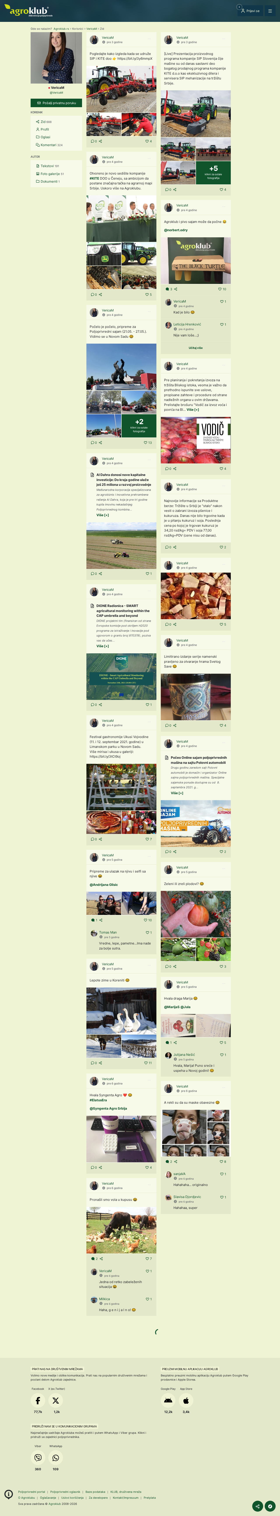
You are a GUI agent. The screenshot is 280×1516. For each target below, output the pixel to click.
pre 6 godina (114, 1083)
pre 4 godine (114, 161)
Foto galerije (52, 174)
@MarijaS (172, 1007)
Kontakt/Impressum (125, 1497)
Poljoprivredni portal (32, 1491)
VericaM (91, 28)
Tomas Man (108, 932)
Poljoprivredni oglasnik (65, 1491)
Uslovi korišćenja (72, 1497)
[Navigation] (270, 10)
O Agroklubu (26, 1497)
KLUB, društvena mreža (125, 1491)
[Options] (149, 38)
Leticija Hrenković (187, 324)
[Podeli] (257, 1506)
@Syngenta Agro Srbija (108, 1108)
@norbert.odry (176, 230)
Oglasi (45, 137)
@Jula (185, 1007)
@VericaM (56, 92)
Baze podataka (96, 1491)
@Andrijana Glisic (104, 885)
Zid (46, 122)
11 (150, 1063)
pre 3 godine (114, 42)
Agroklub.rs (61, 28)
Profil (44, 129)
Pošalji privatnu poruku (59, 103)
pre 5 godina (114, 859)
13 (150, 442)
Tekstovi (49, 166)
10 (224, 289)
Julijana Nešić (184, 1055)
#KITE (94, 178)
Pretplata (150, 1497)
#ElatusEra (98, 1100)
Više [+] (193, 409)
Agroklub (55, 1504)
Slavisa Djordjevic (187, 1197)
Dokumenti (50, 181)
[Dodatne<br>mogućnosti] (270, 1506)
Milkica (104, 1299)
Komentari (51, 145)
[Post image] (121, 89)
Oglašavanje (48, 1497)
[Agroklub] (28, 10)
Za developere (98, 1497)
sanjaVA (179, 1174)
